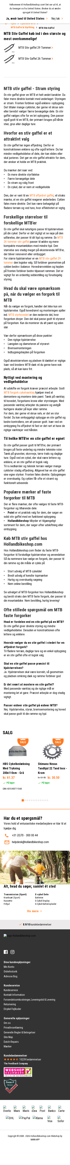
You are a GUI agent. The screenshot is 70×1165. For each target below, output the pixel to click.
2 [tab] (25, 800)
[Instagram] (12, 952)
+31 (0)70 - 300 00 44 (25, 835)
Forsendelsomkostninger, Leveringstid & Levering (29, 999)
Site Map (8, 1037)
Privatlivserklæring (13, 1027)
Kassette (8, 900)
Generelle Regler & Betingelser (19, 1032)
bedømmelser (30, 1059)
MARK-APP (35, 1139)
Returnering (10, 1004)
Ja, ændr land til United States (25, 18)
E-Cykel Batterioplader (45, 904)
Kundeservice (11, 990)
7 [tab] (36, 800)
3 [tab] (27, 800)
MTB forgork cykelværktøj (19, 392)
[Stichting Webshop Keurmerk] (18, 1071)
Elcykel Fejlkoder (12, 1008)
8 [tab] (38, 800)
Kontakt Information (14, 994)
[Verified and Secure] (11, 1085)
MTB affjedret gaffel (41, 195)
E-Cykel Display (42, 900)
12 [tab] (47, 800)
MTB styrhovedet (18, 315)
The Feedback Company (16, 1063)
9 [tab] (41, 800)
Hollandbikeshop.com (40, 1136)
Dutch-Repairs (11, 1041)
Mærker (8, 1046)
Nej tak (55, 18)
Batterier (39, 897)
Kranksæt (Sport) (12, 897)
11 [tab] (45, 800)
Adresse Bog (10, 976)
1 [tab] (23, 800)
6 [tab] (34, 800)
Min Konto (9, 966)
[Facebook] (6, 952)
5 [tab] (32, 800)
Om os (7, 1022)
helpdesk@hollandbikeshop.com (30, 842)
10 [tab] (43, 800)
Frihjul (7, 904)
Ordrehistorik (10, 971)
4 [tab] (29, 800)
